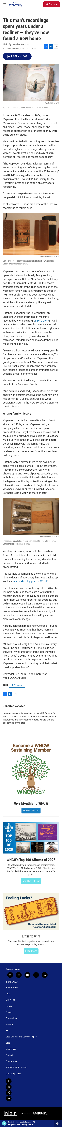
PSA (8, 994)
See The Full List (31, 881)
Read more (31, 950)
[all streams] (58, 1123)
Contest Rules (12, 1018)
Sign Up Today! (31, 810)
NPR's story (42, 320)
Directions (10, 1000)
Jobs (8, 1043)
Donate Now (11, 1061)
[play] (4, 1123)
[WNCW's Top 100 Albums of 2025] (31, 838)
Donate (53, 4)
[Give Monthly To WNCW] (31, 769)
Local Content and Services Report (21, 1037)
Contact (9, 1055)
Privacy (9, 1012)
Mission (9, 1024)
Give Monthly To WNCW (31, 803)
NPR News (17, 685)
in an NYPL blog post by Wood (30, 581)
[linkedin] (9, 1098)
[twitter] (9, 1093)
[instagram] (9, 1087)
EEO (8, 1031)
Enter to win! (31, 936)
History (9, 1006)
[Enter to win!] (31, 911)
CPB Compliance (13, 1074)
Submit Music (12, 988)
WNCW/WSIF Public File (16, 1067)
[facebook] (9, 1081)
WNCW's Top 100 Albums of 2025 (31, 860)
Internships (11, 1049)
